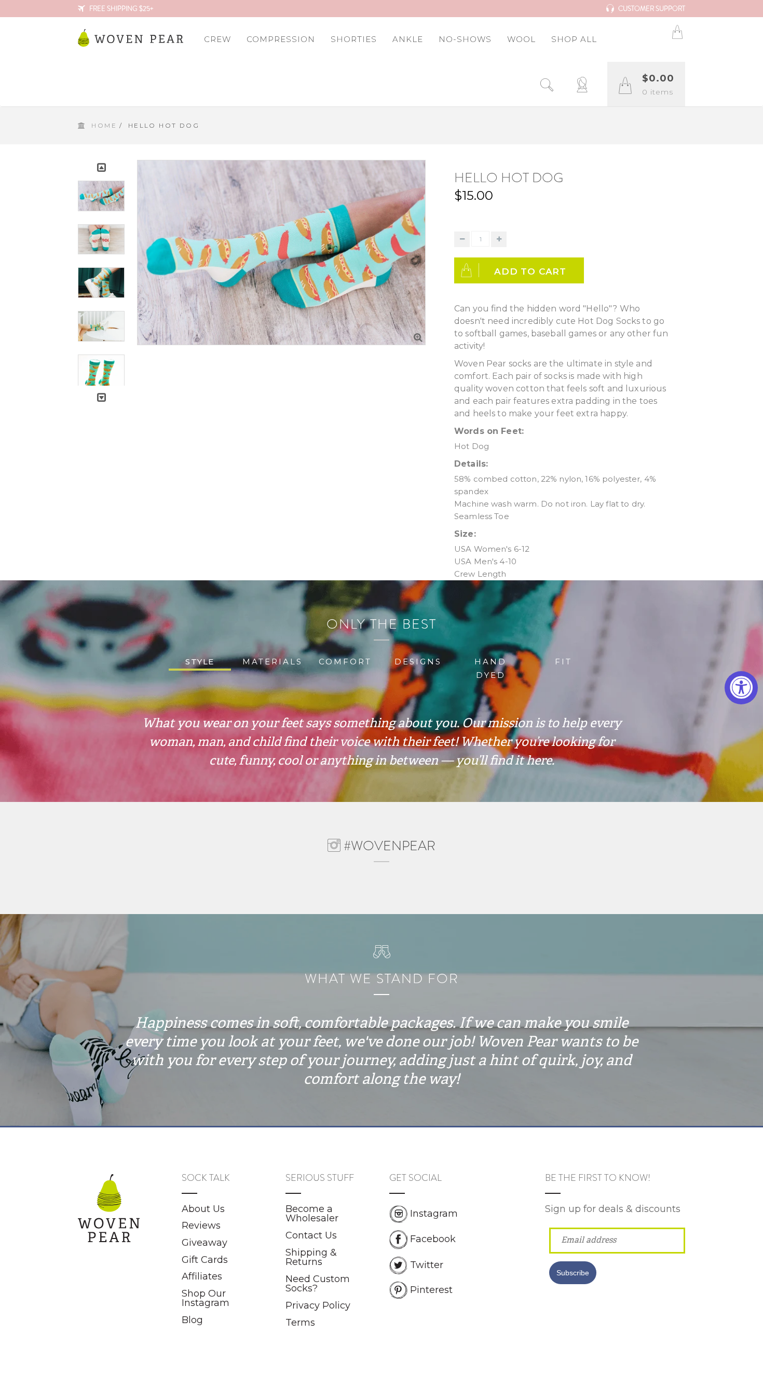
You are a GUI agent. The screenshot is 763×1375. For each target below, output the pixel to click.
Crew (217, 39)
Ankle (407, 39)
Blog (192, 1320)
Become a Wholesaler (311, 1213)
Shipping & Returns (311, 1257)
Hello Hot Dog (508, 177)
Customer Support (651, 8)
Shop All (574, 39)
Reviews (201, 1225)
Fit (563, 661)
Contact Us (311, 1235)
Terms (300, 1322)
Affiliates (202, 1276)
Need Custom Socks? (317, 1284)
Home (104, 125)
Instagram (434, 1213)
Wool (521, 39)
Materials (272, 661)
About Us (203, 1209)
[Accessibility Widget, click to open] (741, 687)
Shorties (354, 39)
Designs (418, 661)
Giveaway (204, 1242)
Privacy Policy (317, 1305)
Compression (281, 39)
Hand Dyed (490, 668)
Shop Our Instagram (205, 1298)
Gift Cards (205, 1259)
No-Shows (465, 39)
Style (199, 661)
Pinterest (431, 1289)
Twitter (426, 1264)
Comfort (345, 661)
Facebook (433, 1239)
